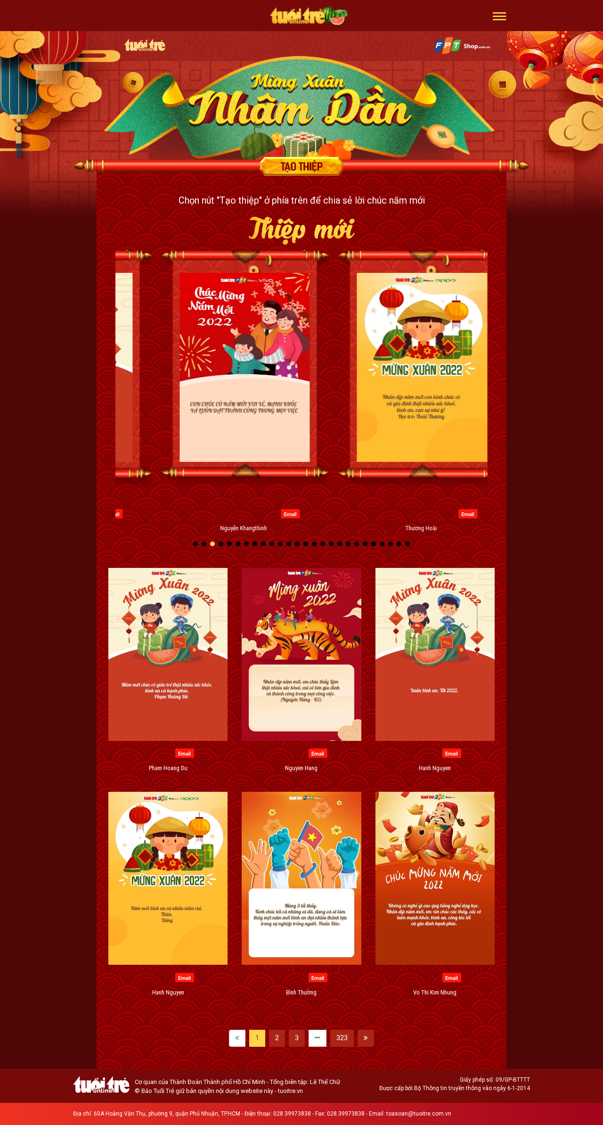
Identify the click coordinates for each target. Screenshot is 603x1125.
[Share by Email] (170, 513)
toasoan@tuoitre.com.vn (418, 1113)
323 (342, 1038)
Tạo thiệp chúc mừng (301, 166)
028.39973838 (292, 1113)
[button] (499, 15)
